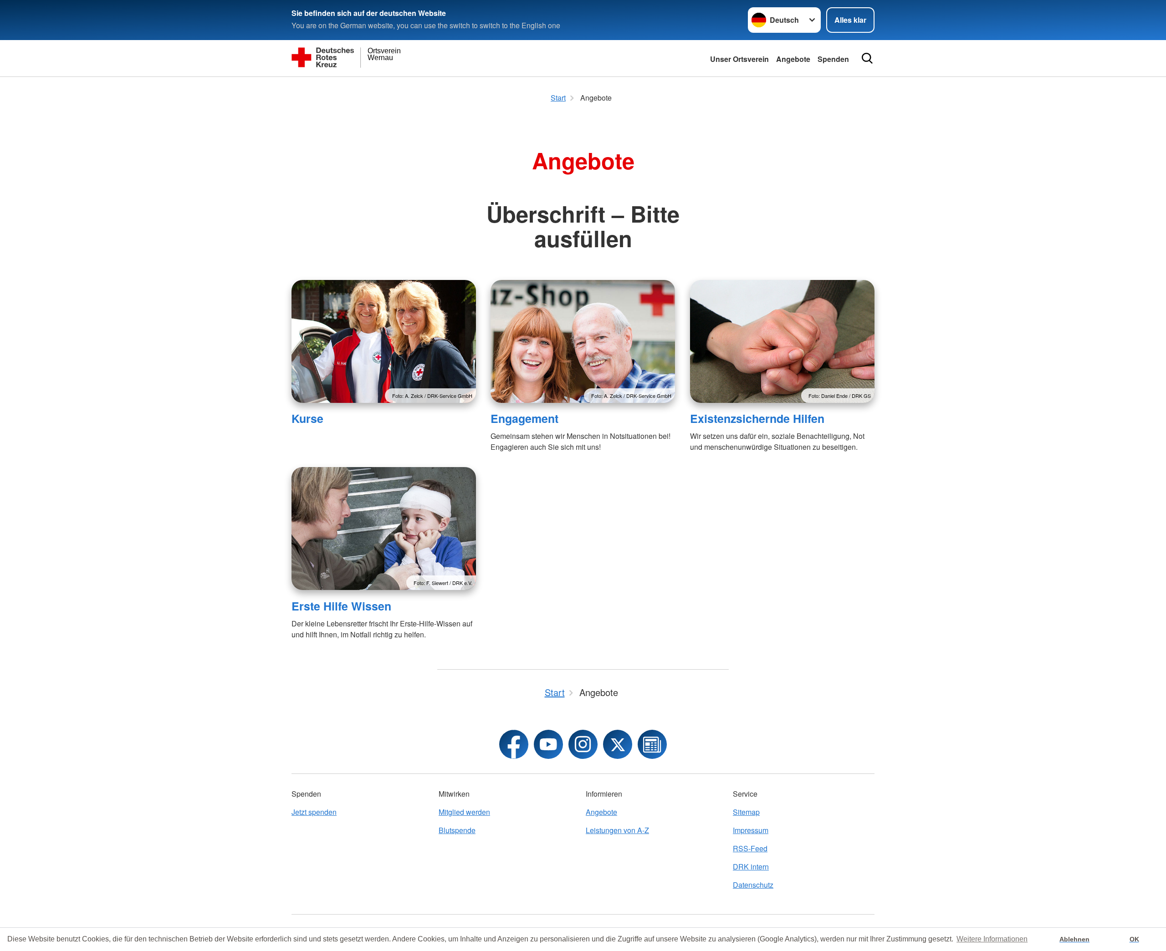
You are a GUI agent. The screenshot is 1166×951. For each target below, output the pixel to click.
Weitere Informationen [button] (992, 939)
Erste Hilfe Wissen (341, 606)
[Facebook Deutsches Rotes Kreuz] (513, 744)
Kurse (307, 418)
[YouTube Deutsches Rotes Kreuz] (548, 744)
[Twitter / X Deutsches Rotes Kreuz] (617, 744)
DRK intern (751, 866)
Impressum (750, 830)
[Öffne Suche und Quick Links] (867, 58)
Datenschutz (753, 885)
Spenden (833, 59)
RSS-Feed (750, 848)
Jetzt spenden (314, 812)
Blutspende (457, 830)
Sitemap (746, 812)
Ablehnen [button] (1074, 939)
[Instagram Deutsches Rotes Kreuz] (583, 744)
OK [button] (1134, 939)
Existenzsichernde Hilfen (757, 418)
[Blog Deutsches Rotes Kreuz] (652, 744)
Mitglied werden (464, 812)
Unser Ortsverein (739, 59)
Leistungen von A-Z (617, 830)
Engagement (524, 418)
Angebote (793, 59)
